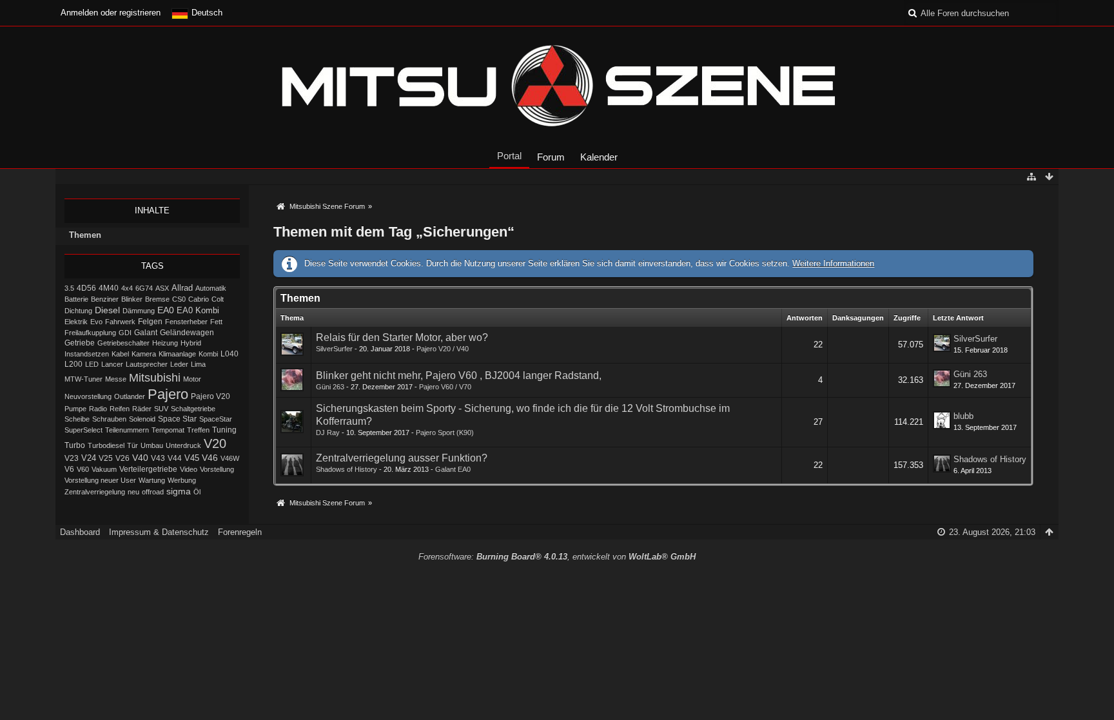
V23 (71, 458)
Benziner (105, 299)
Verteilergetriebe (148, 469)
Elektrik (76, 322)
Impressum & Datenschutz (159, 532)
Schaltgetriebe (193, 409)
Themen (85, 235)
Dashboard (80, 532)
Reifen (120, 409)
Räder (141, 409)
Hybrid (191, 343)
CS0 (179, 299)
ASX (162, 288)
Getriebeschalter (123, 343)
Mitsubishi (155, 377)
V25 (106, 458)
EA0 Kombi (198, 310)
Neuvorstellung (88, 396)
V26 (122, 458)
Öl (196, 492)
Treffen (198, 430)
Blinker (131, 299)
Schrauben (109, 419)
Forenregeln (240, 532)
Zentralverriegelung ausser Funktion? (401, 457)
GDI (125, 332)
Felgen (150, 322)
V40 (140, 457)
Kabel (120, 354)
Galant (145, 332)
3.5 (69, 288)
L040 (229, 354)
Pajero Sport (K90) (445, 432)
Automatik (210, 288)
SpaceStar (215, 419)
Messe (115, 379)
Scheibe (77, 419)
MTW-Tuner (83, 379)
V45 (191, 458)
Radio (98, 409)
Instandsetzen (86, 354)
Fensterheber (186, 322)
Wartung (152, 480)
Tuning (224, 429)
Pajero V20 (210, 396)
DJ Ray (328, 432)
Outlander (129, 396)
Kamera (144, 354)
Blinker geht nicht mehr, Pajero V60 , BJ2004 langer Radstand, (458, 375)
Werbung (182, 480)
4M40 (109, 288)
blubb (963, 416)
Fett (216, 322)
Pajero (168, 394)
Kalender (599, 156)
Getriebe (79, 342)
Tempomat (167, 430)
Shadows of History (346, 469)
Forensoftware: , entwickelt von (557, 556)
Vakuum (104, 469)
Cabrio (198, 299)
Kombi (208, 354)
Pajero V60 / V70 (445, 387)
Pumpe (75, 409)
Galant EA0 (453, 469)
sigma (178, 491)
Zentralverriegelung (94, 492)
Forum (551, 156)
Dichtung (78, 311)
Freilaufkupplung (90, 332)
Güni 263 (330, 387)
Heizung (165, 343)
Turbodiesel (106, 445)
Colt (217, 299)
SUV (161, 409)
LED (92, 364)
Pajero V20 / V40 (442, 349)
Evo (96, 322)
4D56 (86, 288)
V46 (210, 457)
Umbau (152, 445)
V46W (229, 458)
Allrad (182, 288)
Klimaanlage (177, 354)
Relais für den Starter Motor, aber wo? (402, 337)
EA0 (165, 310)
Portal (509, 155)
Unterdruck (183, 445)
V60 (83, 469)
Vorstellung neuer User (100, 480)
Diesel (107, 310)
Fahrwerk (120, 322)
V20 (215, 443)
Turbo (74, 445)
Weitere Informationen (833, 263)
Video (188, 469)
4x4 (127, 288)
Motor (192, 379)
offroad (153, 492)
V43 (158, 458)
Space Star (177, 419)
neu (133, 492)
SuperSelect (83, 430)
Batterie (76, 299)
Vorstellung (217, 469)
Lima (198, 364)
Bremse (157, 299)
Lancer (112, 364)
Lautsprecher (147, 364)
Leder (179, 364)
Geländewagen (187, 332)
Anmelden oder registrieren (111, 12)
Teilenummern (127, 430)
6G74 (144, 288)
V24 (88, 458)
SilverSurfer (334, 349)
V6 (69, 469)
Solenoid (142, 419)
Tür (132, 445)
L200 (73, 364)
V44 (175, 458)
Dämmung (138, 311)
